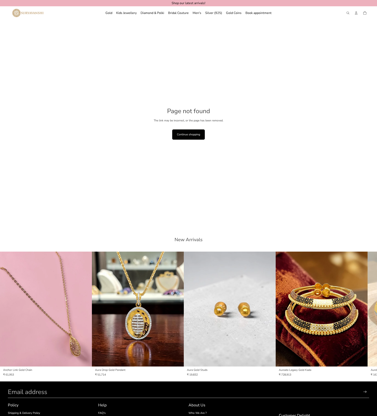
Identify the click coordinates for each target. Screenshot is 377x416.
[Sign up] (365, 392)
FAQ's (102, 413)
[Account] (356, 13)
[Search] (348, 13)
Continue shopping (188, 134)
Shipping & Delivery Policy (24, 413)
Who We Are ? (197, 413)
